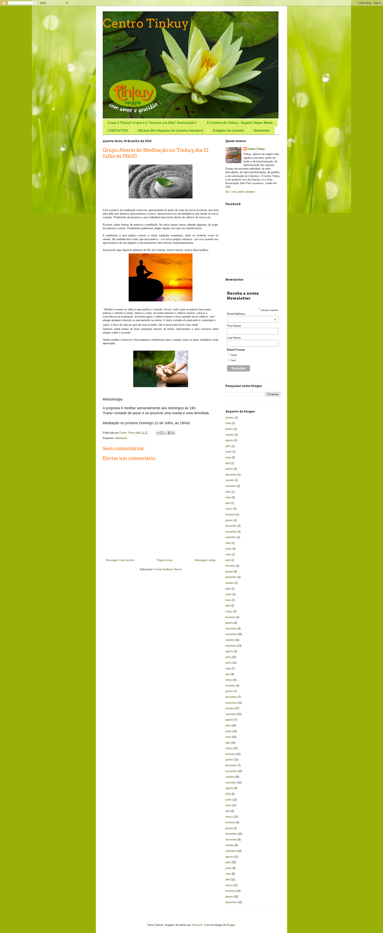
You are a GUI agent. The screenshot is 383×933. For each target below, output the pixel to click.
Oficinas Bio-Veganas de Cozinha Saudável (170, 130)
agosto (229, 440)
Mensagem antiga (205, 560)
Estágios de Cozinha (228, 130)
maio (228, 423)
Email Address (251, 313)
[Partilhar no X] (166, 433)
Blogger (231, 924)
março (229, 508)
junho (228, 451)
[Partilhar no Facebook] (169, 433)
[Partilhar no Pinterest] (173, 433)
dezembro (231, 474)
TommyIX (197, 924)
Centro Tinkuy (146, 23)
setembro (230, 485)
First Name (234, 325)
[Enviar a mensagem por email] (158, 433)
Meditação (121, 438)
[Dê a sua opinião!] (162, 433)
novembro (231, 531)
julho (228, 446)
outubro (229, 417)
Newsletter (262, 130)
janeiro (229, 428)
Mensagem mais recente (120, 560)
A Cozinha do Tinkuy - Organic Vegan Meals (240, 122)
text (233, 360)
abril (227, 463)
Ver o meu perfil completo (240, 191)
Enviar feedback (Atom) (168, 569)
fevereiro (230, 514)
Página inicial (164, 560)
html (234, 355)
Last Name (234, 337)
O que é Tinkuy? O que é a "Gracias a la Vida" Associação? (152, 122)
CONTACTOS (118, 130)
